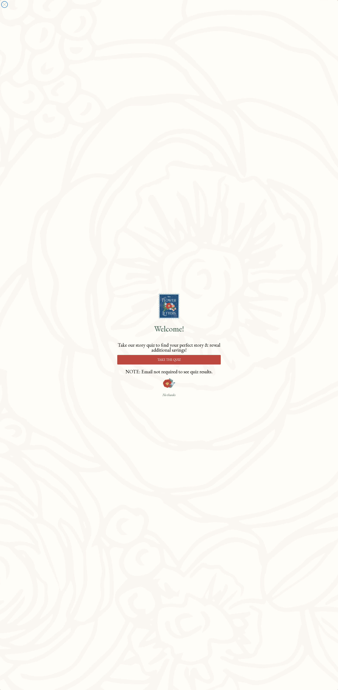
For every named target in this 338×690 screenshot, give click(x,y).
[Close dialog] (4, 4)
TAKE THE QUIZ (169, 360)
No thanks (169, 395)
